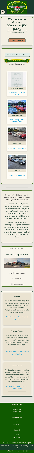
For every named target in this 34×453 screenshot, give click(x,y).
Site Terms (15, 446)
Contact (17, 434)
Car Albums (17, 424)
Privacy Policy (5, 446)
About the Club (17, 409)
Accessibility (24, 446)
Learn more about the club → (17, 55)
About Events (17, 412)
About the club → (17, 40)
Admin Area (17, 437)
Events (17, 422)
